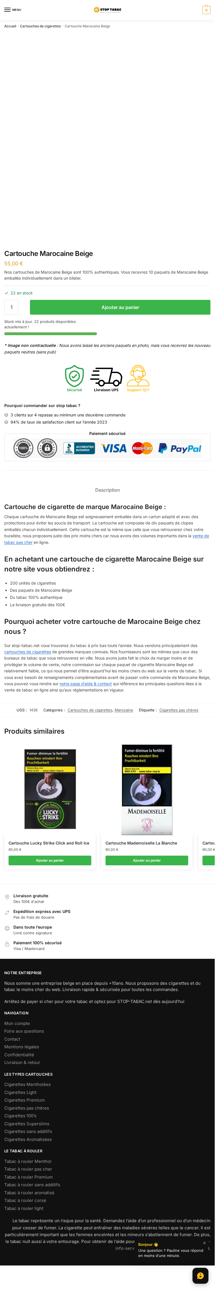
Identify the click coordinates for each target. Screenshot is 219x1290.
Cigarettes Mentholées (27, 1084)
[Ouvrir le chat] (200, 1276)
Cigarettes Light (20, 1092)
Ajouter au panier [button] (50, 860)
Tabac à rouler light (23, 1208)
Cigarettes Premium (24, 1100)
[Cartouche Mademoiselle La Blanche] (146, 789)
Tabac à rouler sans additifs (32, 1184)
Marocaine (124, 710)
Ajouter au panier (120, 307)
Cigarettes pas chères (178, 710)
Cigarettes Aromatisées (28, 1139)
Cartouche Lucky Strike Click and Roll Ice (49, 843)
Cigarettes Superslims (26, 1123)
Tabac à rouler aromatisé (29, 1192)
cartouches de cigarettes (27, 651)
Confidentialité (19, 1054)
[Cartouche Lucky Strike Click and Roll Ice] (50, 789)
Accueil (10, 26)
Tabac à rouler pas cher (28, 1169)
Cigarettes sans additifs (28, 1131)
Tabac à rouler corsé (25, 1200)
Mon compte (17, 1023)
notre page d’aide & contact (86, 683)
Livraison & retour (22, 1062)
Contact (12, 1039)
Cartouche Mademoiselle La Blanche (141, 843)
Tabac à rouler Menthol (27, 1161)
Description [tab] (107, 490)
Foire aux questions (24, 1031)
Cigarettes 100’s (20, 1115)
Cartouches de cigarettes (40, 26)
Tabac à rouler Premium (28, 1177)
